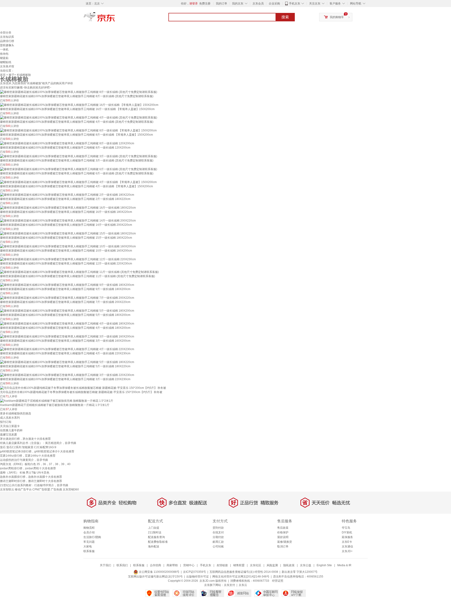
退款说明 (282, 537)
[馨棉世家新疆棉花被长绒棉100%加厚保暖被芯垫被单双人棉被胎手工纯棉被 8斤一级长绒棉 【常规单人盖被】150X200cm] (78, 130)
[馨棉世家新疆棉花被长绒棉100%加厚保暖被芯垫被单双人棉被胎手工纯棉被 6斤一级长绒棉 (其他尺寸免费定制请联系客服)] (78, 169)
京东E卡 (347, 541)
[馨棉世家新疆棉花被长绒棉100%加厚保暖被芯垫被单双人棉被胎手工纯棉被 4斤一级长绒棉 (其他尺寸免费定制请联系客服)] (78, 117)
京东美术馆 (7, 66)
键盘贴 (4, 58)
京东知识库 (7, 36)
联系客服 (89, 551)
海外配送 (153, 546)
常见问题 (89, 541)
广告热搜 (56, 489)
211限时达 (154, 532)
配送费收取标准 (158, 541)
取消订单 (282, 546)
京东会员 (258, 3)
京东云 (243, 585)
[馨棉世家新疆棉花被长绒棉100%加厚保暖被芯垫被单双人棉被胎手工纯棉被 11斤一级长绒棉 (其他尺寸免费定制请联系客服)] (79, 272)
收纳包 (4, 53)
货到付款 (218, 527)
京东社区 (255, 565)
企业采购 (274, 3)
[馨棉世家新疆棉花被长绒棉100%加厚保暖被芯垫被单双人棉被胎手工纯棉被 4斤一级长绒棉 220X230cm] (67, 349)
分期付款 (218, 537)
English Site (324, 565)
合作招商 (155, 565)
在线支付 (218, 532)
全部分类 (5, 32)
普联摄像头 (7, 45)
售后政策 (282, 527)
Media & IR (344, 565)
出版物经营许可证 (197, 576)
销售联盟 (239, 565)
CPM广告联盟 (41, 489)
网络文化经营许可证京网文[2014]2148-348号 (240, 576)
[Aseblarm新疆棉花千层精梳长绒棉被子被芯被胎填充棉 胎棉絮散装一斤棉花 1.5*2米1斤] (56, 400)
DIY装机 (347, 532)
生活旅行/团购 (92, 537)
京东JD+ (347, 551)
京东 (115, 19)
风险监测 (272, 565)
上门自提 (153, 527)
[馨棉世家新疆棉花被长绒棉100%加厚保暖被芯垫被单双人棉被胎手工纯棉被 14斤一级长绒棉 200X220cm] (68, 220)
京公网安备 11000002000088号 (158, 571)
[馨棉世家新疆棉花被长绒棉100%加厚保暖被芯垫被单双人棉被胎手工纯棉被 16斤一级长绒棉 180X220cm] (68, 207)
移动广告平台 (23, 489)
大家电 (87, 546)
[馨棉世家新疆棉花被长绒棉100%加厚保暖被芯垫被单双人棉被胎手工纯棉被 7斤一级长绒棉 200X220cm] (67, 297)
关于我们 (105, 565)
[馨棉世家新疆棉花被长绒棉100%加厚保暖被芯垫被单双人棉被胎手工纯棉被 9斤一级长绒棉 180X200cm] (67, 284)
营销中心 (188, 565)
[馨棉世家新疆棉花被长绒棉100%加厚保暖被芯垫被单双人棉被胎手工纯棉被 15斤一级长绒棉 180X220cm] (68, 233)
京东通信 (347, 546)
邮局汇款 (218, 541)
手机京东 (294, 3)
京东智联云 (7, 489)
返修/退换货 (284, 541)
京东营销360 (71, 489)
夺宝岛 (346, 527)
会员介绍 (89, 532)
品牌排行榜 (7, 41)
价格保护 (282, 532)
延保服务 (347, 537)
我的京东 (237, 3)
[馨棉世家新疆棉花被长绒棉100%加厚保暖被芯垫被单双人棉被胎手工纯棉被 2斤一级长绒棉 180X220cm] (67, 194)
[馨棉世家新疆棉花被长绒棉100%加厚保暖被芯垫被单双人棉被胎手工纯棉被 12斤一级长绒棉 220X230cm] (68, 259)
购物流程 (89, 527)
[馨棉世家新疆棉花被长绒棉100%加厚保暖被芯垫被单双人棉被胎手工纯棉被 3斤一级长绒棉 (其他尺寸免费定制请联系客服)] (78, 156)
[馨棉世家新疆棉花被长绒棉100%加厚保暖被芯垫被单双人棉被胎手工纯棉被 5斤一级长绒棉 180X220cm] (67, 361)
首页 (3, 74)
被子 (11, 74)
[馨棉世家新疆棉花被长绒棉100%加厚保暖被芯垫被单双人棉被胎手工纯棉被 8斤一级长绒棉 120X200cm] (67, 143)
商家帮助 (172, 565)
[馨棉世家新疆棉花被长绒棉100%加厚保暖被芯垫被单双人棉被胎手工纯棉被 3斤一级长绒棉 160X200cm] (67, 336)
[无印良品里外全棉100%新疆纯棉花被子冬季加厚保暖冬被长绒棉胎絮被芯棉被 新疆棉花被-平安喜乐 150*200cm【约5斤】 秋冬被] (83, 387)
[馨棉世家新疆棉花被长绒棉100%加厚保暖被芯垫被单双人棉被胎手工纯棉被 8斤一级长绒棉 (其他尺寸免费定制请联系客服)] (78, 91)
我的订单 (221, 3)
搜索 (285, 17)
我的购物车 (337, 17)
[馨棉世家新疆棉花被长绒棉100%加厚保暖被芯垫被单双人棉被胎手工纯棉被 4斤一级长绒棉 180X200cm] (67, 323)
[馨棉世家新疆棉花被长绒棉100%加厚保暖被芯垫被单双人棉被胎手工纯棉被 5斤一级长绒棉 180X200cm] (67, 310)
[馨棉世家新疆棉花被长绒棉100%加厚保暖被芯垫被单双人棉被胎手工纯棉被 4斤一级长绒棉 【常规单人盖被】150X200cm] (78, 181)
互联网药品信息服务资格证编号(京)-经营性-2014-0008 (244, 571)
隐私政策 (289, 565)
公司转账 (218, 546)
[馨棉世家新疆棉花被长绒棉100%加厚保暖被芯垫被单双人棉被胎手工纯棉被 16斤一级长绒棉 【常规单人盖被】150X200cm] (79, 104)
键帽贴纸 (5, 62)
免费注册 (204, 3)
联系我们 (122, 565)
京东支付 (229, 585)
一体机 (4, 49)
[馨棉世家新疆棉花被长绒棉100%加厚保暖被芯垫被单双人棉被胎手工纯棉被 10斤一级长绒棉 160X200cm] (68, 246)
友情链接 (222, 565)
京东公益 (305, 565)
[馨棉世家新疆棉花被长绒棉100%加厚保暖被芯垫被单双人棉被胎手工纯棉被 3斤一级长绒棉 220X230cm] (67, 374)
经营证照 (277, 580)
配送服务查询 (156, 537)
